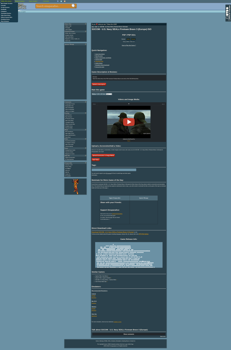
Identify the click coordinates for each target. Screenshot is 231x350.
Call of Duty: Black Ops (101, 281)
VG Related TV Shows (70, 142)
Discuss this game (99, 67)
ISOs (93, 26)
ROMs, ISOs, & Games (70, 33)
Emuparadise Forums (70, 103)
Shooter (133, 39)
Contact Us (67, 174)
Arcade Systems (5, 7)
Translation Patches (6, 13)
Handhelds (3, 9)
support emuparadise (117, 213)
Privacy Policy (68, 166)
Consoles (3, 5)
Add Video (95, 160)
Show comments (129, 334)
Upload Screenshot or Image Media (103, 155)
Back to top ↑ (163, 336)
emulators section (117, 321)
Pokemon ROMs (69, 127)
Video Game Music (69, 37)
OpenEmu (94, 303)
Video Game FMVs (69, 144)
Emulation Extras (5, 19)
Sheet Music (68, 137)
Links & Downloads (69, 107)
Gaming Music (125, 341)
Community (46, 1)
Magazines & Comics (70, 153)
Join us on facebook (69, 109)
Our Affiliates (68, 168)
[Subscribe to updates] (65, 1)
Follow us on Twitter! (69, 111)
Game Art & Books (69, 151)
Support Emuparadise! (70, 157)
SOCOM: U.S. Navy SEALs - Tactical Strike (106, 279)
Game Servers (68, 115)
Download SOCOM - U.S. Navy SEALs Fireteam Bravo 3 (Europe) (113, 232)
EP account (108, 173)
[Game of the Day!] (228, 13)
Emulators (118, 341)
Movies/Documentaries (70, 140)
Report (128, 140)
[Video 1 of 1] (129, 122)
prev (94, 104)
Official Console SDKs (6, 17)
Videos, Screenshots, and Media (103, 57)
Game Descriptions (100, 54)
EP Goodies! (68, 175)
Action (128, 39)
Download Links (99, 61)
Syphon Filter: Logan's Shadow (103, 278)
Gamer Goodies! (33, 1)
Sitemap (102, 341)
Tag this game (98, 59)
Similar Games (99, 63)
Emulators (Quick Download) (102, 65)
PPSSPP (93, 295)
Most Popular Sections (6, 3)
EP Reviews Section (69, 118)
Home (97, 341)
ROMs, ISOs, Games (6, 1)
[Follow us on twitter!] (61, 1)
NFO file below (143, 234)
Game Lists (67, 40)
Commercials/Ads (69, 146)
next (163, 104)
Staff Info (67, 172)
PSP (96, 26)
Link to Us (67, 170)
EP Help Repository (69, 159)
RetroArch (94, 297)
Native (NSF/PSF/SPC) (70, 135)
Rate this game (99, 56)
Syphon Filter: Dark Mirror (102, 276)
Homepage (67, 27)
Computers (4, 11)
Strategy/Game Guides (70, 150)
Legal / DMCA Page (129, 344)
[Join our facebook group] (57, 1)
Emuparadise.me (114, 345)
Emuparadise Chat (69, 105)
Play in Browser (5, 21)
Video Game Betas (5, 15)
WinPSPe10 (94, 316)
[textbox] (56, 6)
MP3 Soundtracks (69, 131)
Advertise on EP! (69, 164)
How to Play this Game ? (129, 45)
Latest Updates (68, 29)
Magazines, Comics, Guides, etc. (72, 38)
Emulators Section (69, 35)
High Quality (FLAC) (69, 133)
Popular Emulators (20, 1)
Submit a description (98, 84)
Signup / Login (68, 25)
